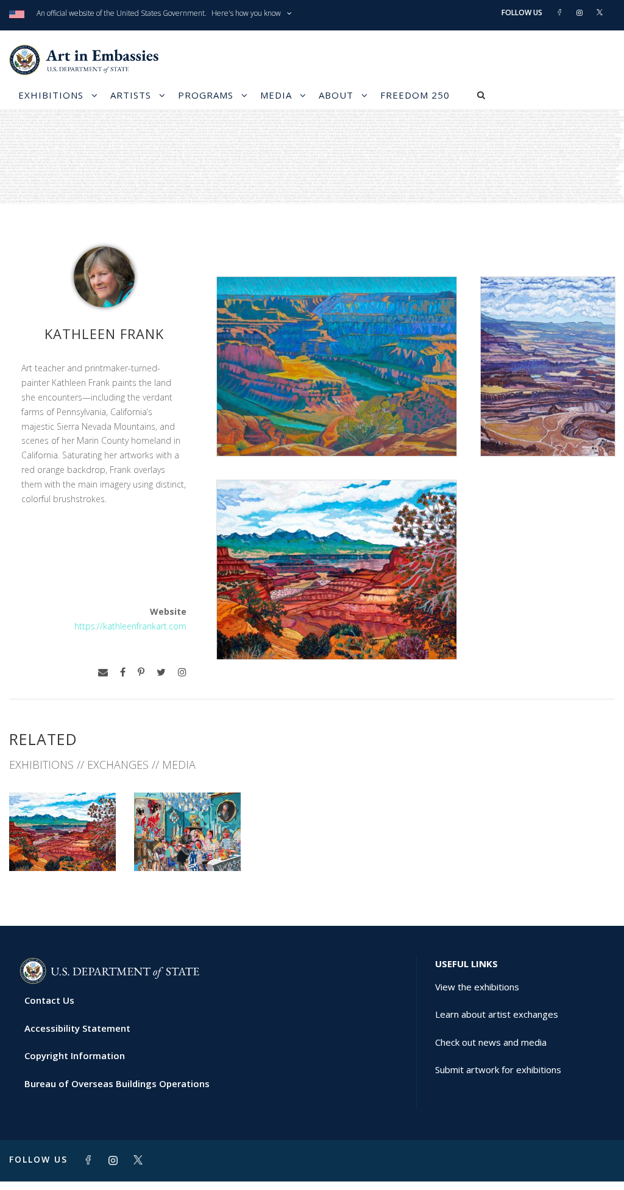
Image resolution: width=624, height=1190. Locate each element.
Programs (205, 95)
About (336, 95)
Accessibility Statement (77, 1028)
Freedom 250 (415, 95)
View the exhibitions (477, 987)
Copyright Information (74, 1055)
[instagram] (182, 672)
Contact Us (49, 1000)
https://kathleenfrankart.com (130, 626)
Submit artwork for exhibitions (498, 1069)
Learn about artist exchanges (496, 1014)
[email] (103, 672)
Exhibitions (50, 95)
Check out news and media (491, 1042)
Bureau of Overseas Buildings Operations (117, 1083)
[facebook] (123, 672)
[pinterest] (141, 672)
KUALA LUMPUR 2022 (187, 844)
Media (276, 95)
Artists (130, 95)
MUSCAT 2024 (62, 844)
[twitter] (161, 672)
